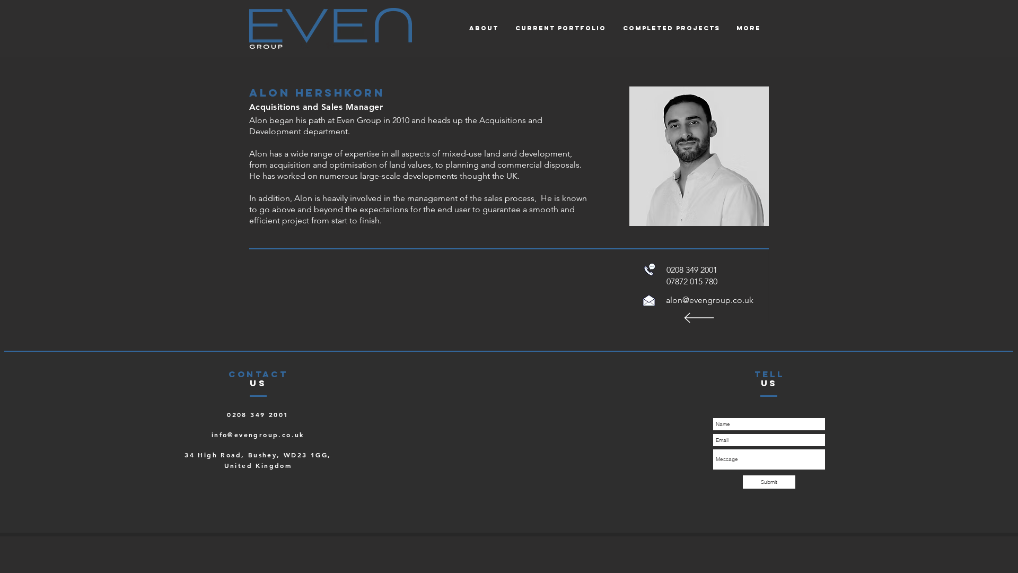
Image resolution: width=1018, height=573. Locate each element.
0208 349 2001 (257, 414)
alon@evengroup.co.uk (709, 300)
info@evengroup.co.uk (258, 434)
